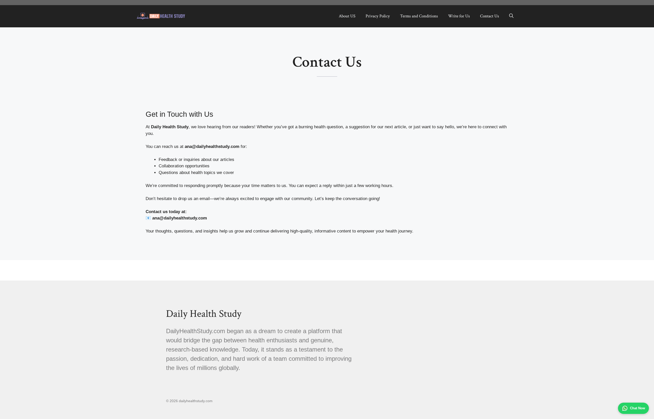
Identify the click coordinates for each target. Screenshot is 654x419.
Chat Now (637, 408)
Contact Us (489, 16)
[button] (511, 16)
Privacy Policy (378, 16)
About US (347, 16)
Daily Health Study (203, 313)
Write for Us (459, 16)
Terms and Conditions (419, 16)
